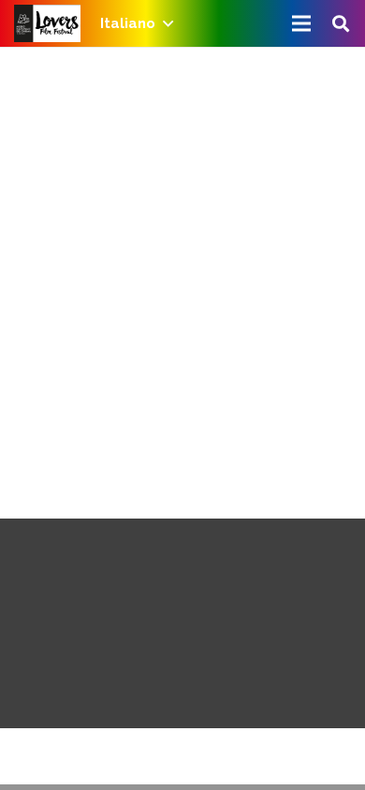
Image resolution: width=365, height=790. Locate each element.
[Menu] (301, 23)
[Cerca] (340, 23)
